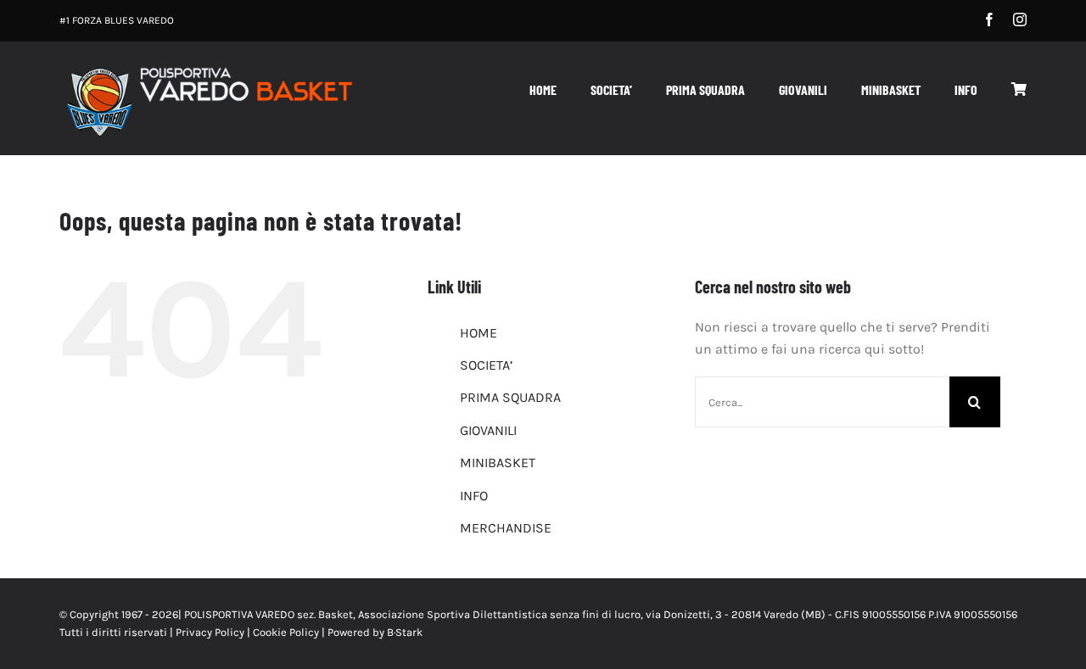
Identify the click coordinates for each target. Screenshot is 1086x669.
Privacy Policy (210, 632)
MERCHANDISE (505, 528)
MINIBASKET (497, 462)
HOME (478, 333)
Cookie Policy (286, 632)
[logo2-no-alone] (207, 67)
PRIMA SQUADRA (510, 397)
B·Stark (405, 632)
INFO (474, 496)
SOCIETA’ (486, 365)
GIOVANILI (488, 430)
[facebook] (989, 19)
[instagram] (1020, 19)
